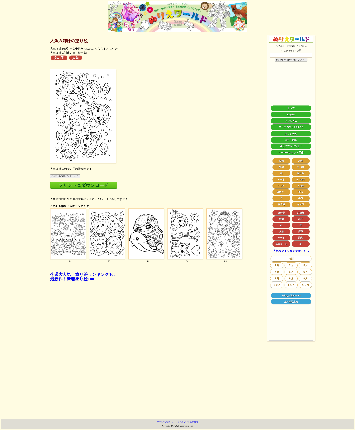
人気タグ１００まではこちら (291, 250)
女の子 (59, 58)
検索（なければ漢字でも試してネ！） (291, 60)
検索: (299, 50)
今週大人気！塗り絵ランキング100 (83, 274)
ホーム (160, 422)
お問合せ (194, 422)
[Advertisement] (133, 323)
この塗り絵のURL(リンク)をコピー (65, 176)
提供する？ (298, 127)
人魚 (75, 58)
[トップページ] (177, 30)
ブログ (187, 422)
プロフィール (177, 422)
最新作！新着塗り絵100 (72, 279)
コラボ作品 (285, 127)
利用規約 (167, 422)
